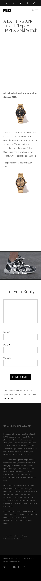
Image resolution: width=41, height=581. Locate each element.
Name (6, 332)
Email (6, 345)
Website (7, 358)
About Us (7, 536)
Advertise (17, 536)
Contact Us (18, 539)
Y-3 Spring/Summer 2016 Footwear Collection (20, 265)
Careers (24, 536)
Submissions (8, 539)
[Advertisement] (20, 66)
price (14, 136)
